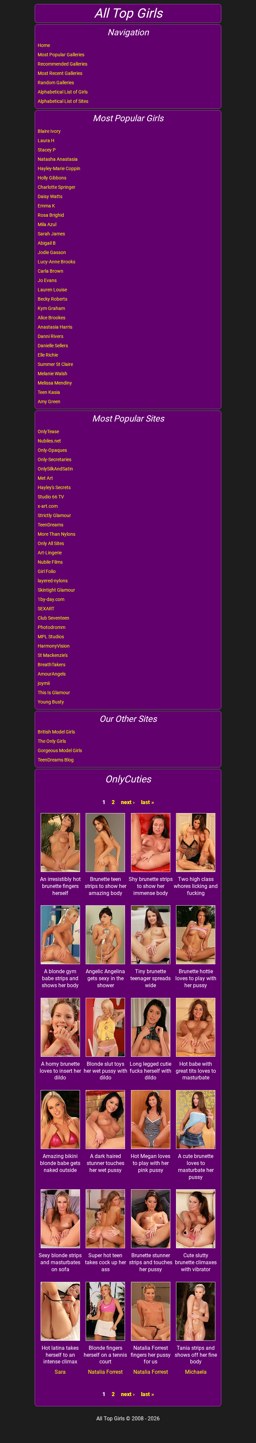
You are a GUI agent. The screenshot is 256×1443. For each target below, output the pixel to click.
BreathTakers (51, 664)
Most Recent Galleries (60, 73)
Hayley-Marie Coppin (59, 168)
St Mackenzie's (53, 655)
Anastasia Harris (55, 327)
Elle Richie (48, 355)
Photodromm (51, 627)
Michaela (196, 1372)
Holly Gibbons (52, 177)
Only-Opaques (52, 450)
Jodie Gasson (52, 252)
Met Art (45, 478)
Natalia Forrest (105, 1372)
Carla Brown (50, 271)
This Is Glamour (54, 692)
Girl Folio (47, 571)
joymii (44, 683)
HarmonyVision (54, 646)
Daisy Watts (50, 196)
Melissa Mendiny (55, 383)
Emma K (46, 205)
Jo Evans (47, 280)
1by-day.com (51, 599)
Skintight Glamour (56, 590)
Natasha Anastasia (58, 159)
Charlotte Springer (56, 187)
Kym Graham (51, 308)
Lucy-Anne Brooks (56, 261)
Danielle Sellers (53, 345)
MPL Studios (51, 636)
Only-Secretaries (54, 459)
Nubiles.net (49, 440)
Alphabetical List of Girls (63, 92)
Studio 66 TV (51, 496)
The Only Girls (52, 741)
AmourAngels (52, 674)
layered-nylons (53, 580)
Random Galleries (56, 82)
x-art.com (48, 506)
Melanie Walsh (52, 373)
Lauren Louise (52, 289)
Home (44, 45)
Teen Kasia (49, 392)
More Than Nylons (56, 534)
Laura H (46, 140)
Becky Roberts (52, 299)
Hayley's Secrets (54, 487)
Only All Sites (51, 543)
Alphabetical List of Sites (63, 101)
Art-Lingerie (50, 552)
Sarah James (51, 233)
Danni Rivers (50, 336)
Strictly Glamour (54, 515)
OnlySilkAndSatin (55, 468)
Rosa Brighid (51, 215)
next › (128, 802)
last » (147, 802)
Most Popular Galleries (61, 54)
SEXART (46, 608)
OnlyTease (48, 431)
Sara (60, 1372)
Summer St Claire (55, 364)
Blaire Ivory (49, 131)
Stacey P (47, 149)
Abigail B (47, 243)
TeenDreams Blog (56, 759)
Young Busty (51, 702)
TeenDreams (50, 524)
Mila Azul (47, 224)
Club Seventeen (53, 618)
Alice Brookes (51, 317)
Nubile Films (50, 562)
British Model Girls (56, 731)
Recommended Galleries (62, 64)
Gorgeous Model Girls (60, 750)
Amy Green (49, 401)
